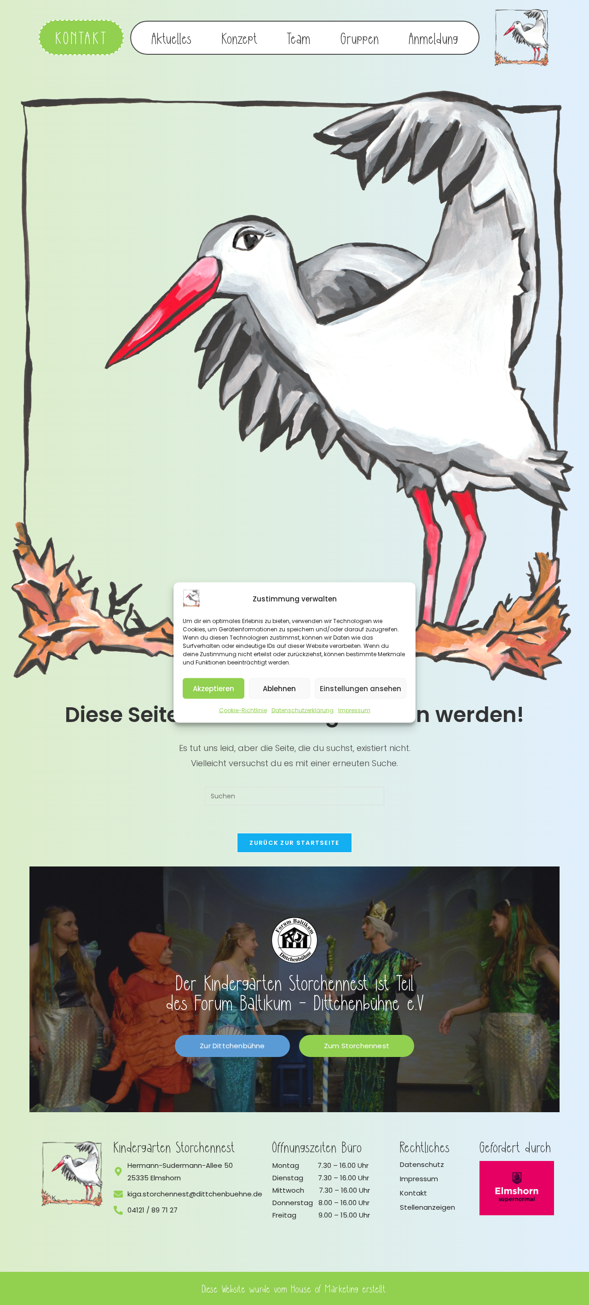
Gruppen (360, 38)
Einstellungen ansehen (360, 688)
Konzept (239, 38)
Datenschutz (422, 1164)
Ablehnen (279, 688)
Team (299, 38)
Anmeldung (433, 38)
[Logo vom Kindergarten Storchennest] (72, 1174)
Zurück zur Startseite (294, 842)
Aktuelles (172, 38)
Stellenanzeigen (427, 1207)
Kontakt (413, 1193)
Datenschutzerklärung (302, 710)
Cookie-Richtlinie (243, 710)
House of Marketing (325, 1288)
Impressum (354, 710)
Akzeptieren (213, 688)
